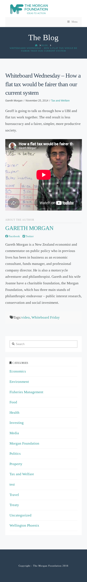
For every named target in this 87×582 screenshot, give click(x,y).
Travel (14, 495)
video (25, 317)
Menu (74, 21)
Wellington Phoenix (24, 525)
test (12, 484)
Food (13, 402)
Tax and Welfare (60, 100)
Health (14, 413)
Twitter (29, 236)
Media (14, 433)
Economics (18, 371)
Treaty (14, 505)
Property (16, 464)
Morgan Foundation (24, 443)
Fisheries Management (26, 392)
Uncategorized (20, 515)
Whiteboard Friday (45, 317)
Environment (19, 382)
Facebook (14, 236)
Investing (17, 423)
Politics (15, 454)
